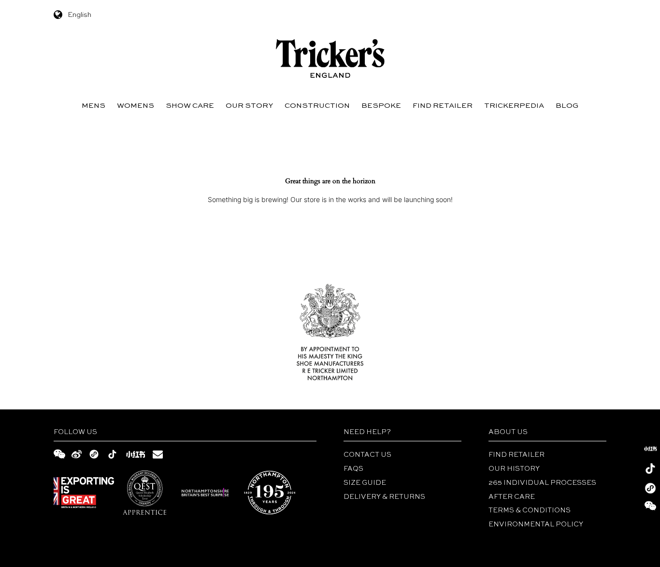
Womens (135, 105)
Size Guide (365, 483)
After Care (511, 497)
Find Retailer (443, 105)
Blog (567, 105)
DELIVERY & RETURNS (384, 497)
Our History (514, 468)
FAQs (353, 468)
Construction (317, 105)
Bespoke (381, 105)
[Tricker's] (330, 58)
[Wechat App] (650, 488)
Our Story (249, 105)
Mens (93, 105)
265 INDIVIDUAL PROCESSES (542, 483)
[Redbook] (650, 448)
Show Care (190, 105)
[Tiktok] (650, 468)
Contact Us (367, 454)
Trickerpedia (514, 105)
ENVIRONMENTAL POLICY (535, 524)
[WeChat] (650, 508)
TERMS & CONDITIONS (529, 510)
